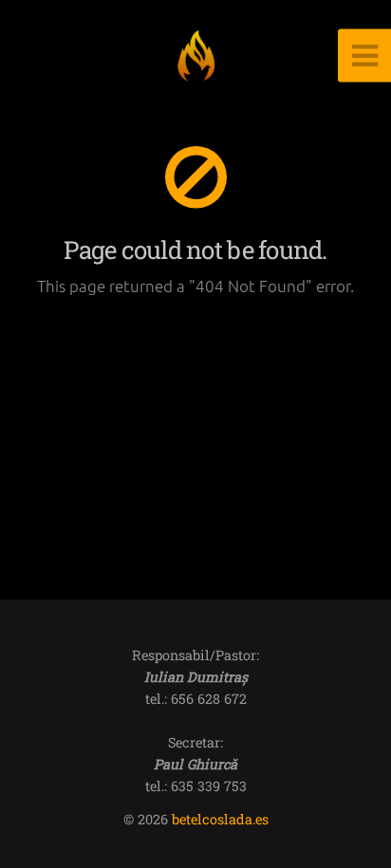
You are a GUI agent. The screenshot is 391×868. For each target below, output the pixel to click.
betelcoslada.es (220, 819)
